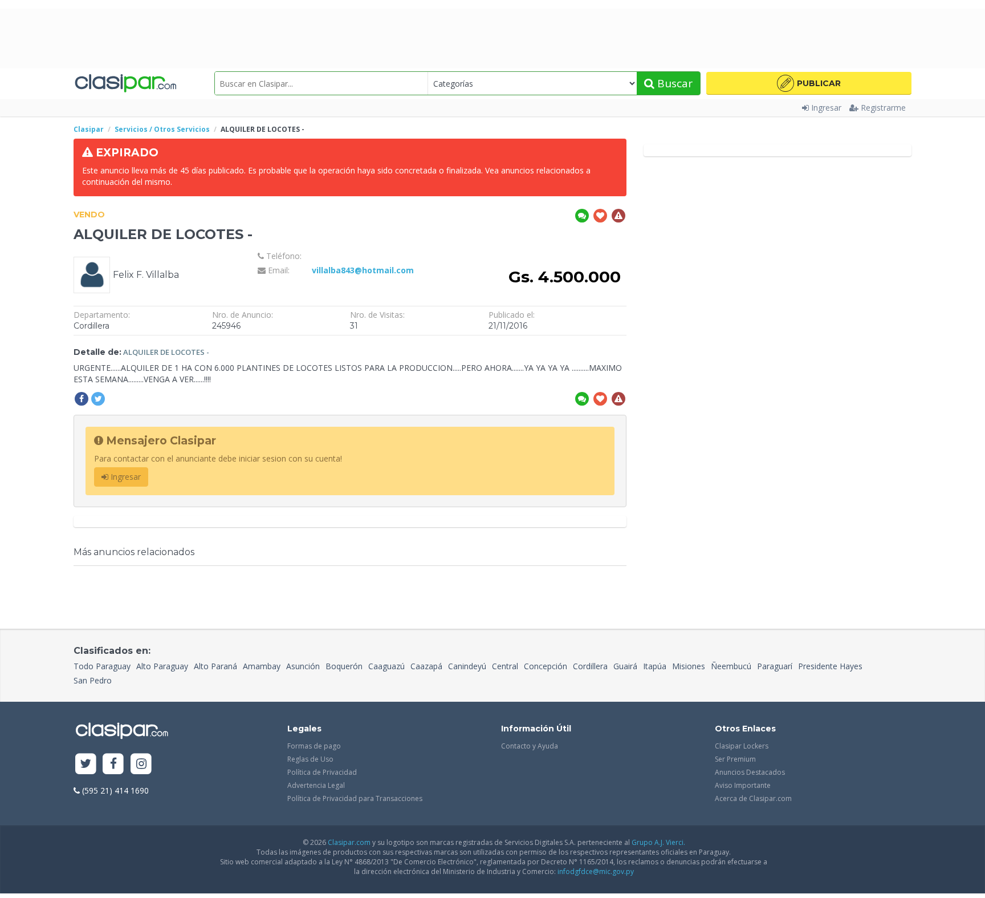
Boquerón (344, 666)
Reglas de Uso (310, 759)
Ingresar (826, 107)
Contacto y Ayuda (529, 746)
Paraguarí (774, 666)
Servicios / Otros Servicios (162, 129)
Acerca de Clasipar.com (753, 798)
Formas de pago (314, 746)
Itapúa (654, 666)
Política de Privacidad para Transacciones (354, 798)
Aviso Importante (743, 785)
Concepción (545, 666)
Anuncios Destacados (750, 772)
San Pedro (93, 680)
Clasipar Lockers (741, 746)
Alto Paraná (215, 666)
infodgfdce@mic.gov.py (595, 871)
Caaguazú (386, 666)
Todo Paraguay (102, 666)
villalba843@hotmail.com (363, 270)
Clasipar (89, 129)
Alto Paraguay (162, 666)
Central (505, 666)
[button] (808, 83)
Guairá (625, 666)
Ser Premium (735, 759)
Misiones (688, 666)
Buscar (673, 83)
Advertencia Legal (316, 785)
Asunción (303, 666)
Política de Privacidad (322, 772)
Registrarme (883, 107)
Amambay (261, 666)
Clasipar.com (349, 842)
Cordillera (590, 666)
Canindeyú (467, 666)
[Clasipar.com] (125, 83)
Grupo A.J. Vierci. (658, 842)
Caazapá (426, 666)
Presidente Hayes (830, 666)
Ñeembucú (731, 666)
